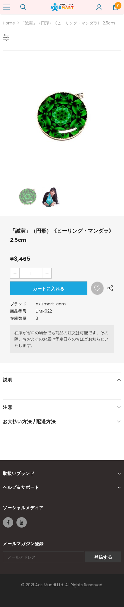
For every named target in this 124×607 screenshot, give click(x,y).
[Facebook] (8, 522)
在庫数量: (18, 318)
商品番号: (18, 311)
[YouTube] (21, 522)
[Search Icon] (23, 7)
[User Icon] (99, 7)
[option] (62, 116)
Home (9, 23)
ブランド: (18, 304)
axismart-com (51, 304)
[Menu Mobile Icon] (6, 7)
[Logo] (62, 7)
